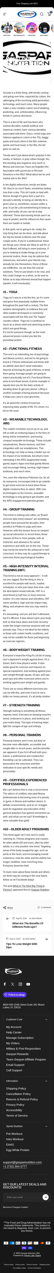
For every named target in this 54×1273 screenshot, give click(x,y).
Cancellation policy (19, 1268)
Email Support (15, 1064)
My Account (13, 1027)
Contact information (34, 1268)
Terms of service (32, 1264)
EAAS (10, 1144)
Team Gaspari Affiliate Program (26, 1059)
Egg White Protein (17, 1150)
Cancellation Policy (18, 1093)
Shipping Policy (16, 1088)
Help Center (14, 1032)
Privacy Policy (15, 1104)
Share (10, 907)
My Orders (13, 1043)
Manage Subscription (20, 1037)
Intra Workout (14, 1139)
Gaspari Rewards (17, 1054)
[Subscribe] (46, 1197)
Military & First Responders (23, 1048)
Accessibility (14, 1110)
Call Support (14, 1070)
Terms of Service (17, 1115)
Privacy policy (20, 1264)
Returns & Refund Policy (22, 1099)
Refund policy (9, 1264)
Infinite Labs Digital (32, 1255)
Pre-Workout (14, 1133)
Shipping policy (44, 1264)
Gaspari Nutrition (40, 889)
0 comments (46, 907)
